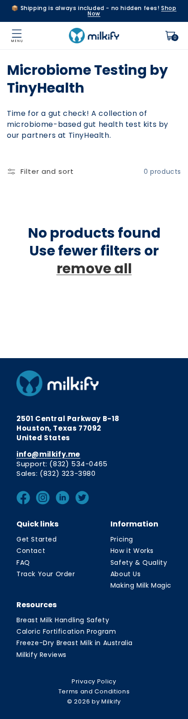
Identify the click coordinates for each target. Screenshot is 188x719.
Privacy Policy (94, 681)
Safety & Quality (138, 562)
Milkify (111, 701)
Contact (30, 550)
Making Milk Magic (141, 585)
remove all (94, 268)
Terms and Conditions (94, 691)
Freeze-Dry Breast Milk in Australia (74, 642)
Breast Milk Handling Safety (62, 620)
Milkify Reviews (41, 654)
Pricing (121, 539)
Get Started (36, 539)
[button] (17, 36)
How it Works (132, 550)
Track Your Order (45, 573)
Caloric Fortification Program (66, 631)
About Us (125, 573)
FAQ (23, 562)
